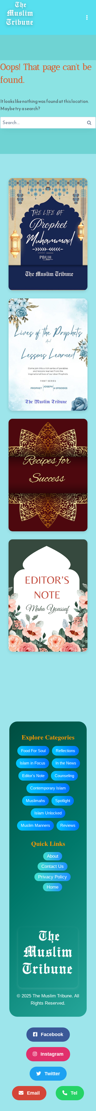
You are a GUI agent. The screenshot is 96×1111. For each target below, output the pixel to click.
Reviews (67, 825)
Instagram (51, 1054)
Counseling (64, 775)
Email (33, 1093)
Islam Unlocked (48, 813)
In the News (65, 763)
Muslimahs (35, 800)
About (52, 856)
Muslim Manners (35, 825)
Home (52, 887)
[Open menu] (87, 17)
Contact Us (52, 866)
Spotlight (62, 800)
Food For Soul (33, 750)
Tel (73, 1093)
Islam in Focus (32, 763)
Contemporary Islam (48, 788)
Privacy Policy (52, 876)
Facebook (51, 1034)
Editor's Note (33, 775)
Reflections (65, 750)
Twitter (51, 1073)
